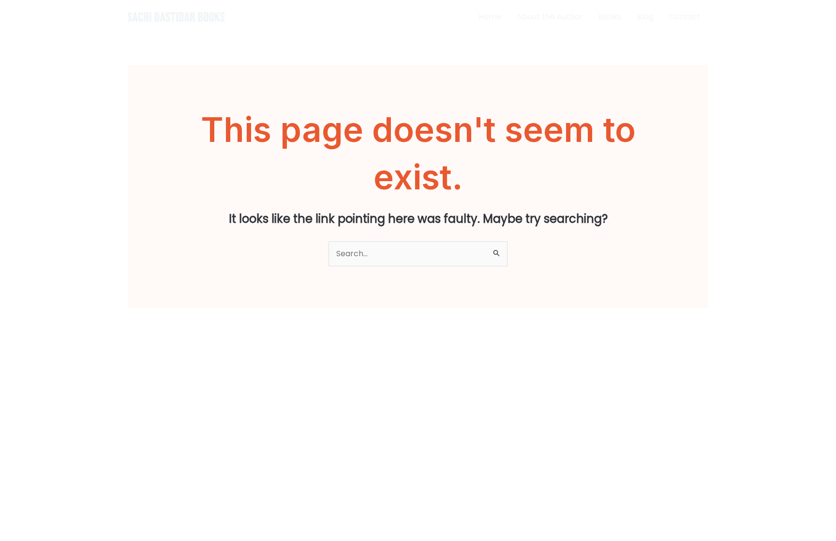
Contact (685, 16)
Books (609, 16)
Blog (645, 16)
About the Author (550, 16)
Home (489, 16)
